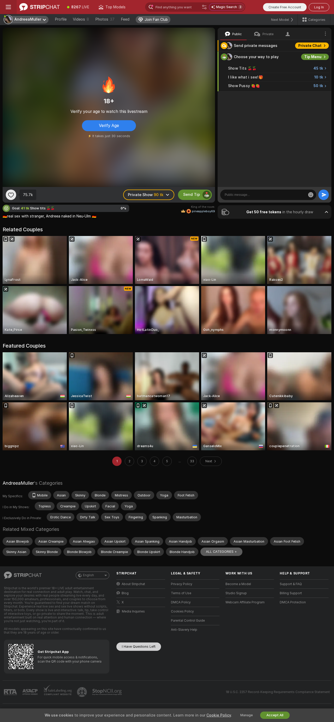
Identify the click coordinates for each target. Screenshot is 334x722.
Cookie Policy (218, 715)
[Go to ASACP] (30, 692)
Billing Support (291, 593)
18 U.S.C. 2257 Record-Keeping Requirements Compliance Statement (278, 692)
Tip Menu (312, 57)
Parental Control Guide (188, 620)
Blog (125, 593)
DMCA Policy (181, 602)
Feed (125, 19)
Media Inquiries (133, 611)
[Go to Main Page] (39, 7)
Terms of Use (181, 593)
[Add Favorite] (11, 195)
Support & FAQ (291, 584)
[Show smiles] (311, 195)
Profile (61, 19)
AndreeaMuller (18, 483)
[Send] (323, 195)
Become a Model (238, 584)
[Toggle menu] (8, 7)
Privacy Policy (181, 584)
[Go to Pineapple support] (82, 692)
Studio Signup (236, 593)
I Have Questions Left (139, 646)
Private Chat (309, 46)
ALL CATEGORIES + (221, 552)
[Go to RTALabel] (11, 692)
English (88, 575)
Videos (81, 19)
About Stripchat (133, 584)
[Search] (204, 7)
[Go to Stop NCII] (107, 692)
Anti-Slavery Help (184, 630)
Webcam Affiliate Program (245, 602)
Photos (105, 19)
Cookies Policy (182, 611)
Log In (319, 7)
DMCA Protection (293, 602)
